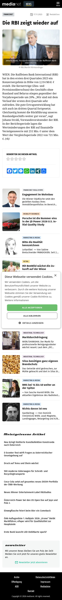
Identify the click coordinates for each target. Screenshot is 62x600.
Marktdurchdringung (34, 337)
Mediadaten (45, 586)
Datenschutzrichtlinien (45, 577)
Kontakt (31, 591)
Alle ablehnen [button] (32, 315)
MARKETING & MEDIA (31, 238)
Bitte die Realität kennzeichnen (32, 243)
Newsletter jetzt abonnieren (31, 562)
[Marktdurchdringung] (11, 340)
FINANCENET (8, 14)
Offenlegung (16, 581)
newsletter (15, 545)
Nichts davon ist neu (34, 408)
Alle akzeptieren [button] (32, 307)
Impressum (45, 581)
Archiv (16, 577)
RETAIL (26, 261)
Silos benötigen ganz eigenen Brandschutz (40, 362)
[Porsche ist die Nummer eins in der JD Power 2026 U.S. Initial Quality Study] (11, 221)
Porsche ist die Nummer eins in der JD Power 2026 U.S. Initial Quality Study (39, 221)
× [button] (55, 275)
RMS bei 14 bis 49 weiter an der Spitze (38, 386)
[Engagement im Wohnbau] (11, 198)
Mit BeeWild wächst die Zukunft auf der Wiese (38, 267)
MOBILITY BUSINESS (31, 214)
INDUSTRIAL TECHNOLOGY (33, 333)
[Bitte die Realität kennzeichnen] (11, 245)
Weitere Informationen (17, 300)
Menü (58, 4)
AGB (17, 586)
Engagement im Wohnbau (37, 194)
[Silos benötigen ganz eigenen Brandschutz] (11, 364)
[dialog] (31, 300)
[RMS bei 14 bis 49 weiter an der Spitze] (11, 388)
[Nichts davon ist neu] (11, 412)
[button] (31, 322)
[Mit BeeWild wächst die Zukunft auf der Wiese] (11, 269)
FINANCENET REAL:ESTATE (33, 190)
